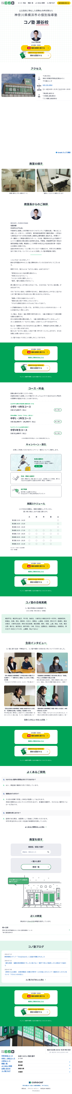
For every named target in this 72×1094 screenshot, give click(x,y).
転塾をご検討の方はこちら (36, 357)
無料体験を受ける (63, 3)
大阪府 (20, 1072)
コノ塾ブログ (51, 3)
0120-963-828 (65, 1050)
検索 (48, 852)
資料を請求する (36, 55)
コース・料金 (22, 3)
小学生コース (6, 1061)
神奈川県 (21, 1068)
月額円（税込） (35, 407)
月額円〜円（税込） (35, 419)
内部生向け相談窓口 (45, 1088)
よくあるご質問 (40, 3)
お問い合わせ (6, 1068)
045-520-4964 (47, 85)
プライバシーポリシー (33, 1088)
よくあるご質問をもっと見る (34, 827)
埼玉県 (20, 1062)
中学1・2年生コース (8, 1058)
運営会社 (24, 1088)
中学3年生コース (7, 1056)
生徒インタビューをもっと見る (34, 719)
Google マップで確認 (64, 152)
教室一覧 (30, 3)
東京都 (20, 1065)
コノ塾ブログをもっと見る (35, 979)
